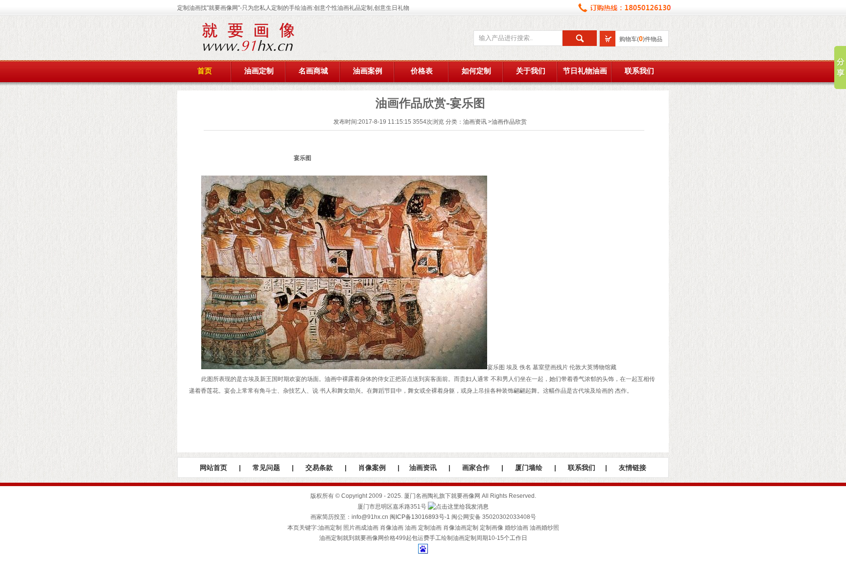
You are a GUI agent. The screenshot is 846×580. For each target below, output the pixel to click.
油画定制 (259, 71)
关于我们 (530, 71)
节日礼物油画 (585, 71)
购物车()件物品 (640, 39)
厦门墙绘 (528, 467)
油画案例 (367, 71)
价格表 (422, 71)
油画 (330, 379)
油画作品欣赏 (509, 121)
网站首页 (213, 467)
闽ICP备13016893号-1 (420, 516)
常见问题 (266, 467)
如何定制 (476, 71)
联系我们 (639, 71)
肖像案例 (372, 467)
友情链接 (632, 467)
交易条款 (319, 467)
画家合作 (476, 467)
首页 (204, 71)
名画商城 (313, 71)
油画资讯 (475, 121)
